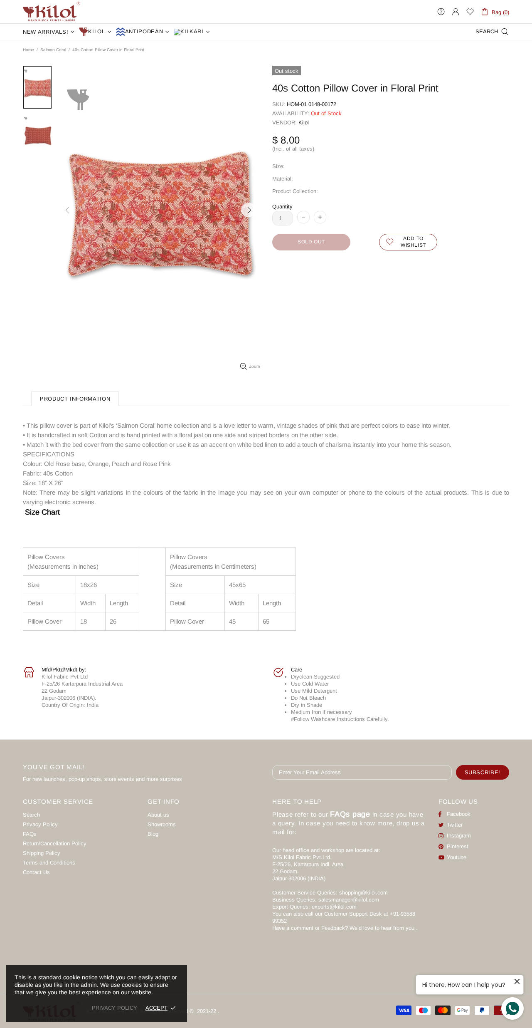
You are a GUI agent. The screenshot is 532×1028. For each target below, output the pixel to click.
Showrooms (162, 824)
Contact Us (36, 872)
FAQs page (350, 814)
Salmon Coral (53, 49)
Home (28, 49)
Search (31, 815)
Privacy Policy (40, 824)
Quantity (282, 206)
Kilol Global (51, 11)
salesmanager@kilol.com (348, 900)
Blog (153, 834)
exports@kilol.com (334, 907)
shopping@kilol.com (363, 892)
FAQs (30, 834)
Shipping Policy (41, 853)
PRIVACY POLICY (114, 1008)
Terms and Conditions (49, 863)
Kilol (303, 122)
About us (158, 815)
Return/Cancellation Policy (54, 843)
